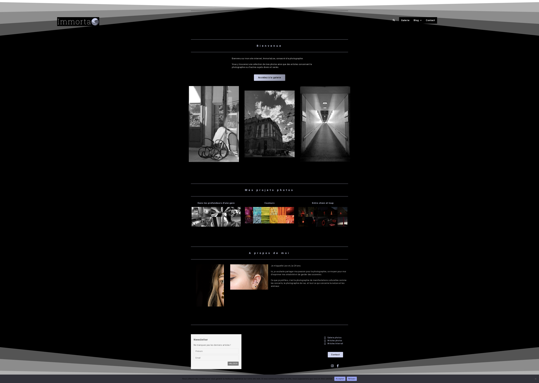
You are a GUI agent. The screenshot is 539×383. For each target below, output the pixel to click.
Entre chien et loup (323, 203)
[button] (418, 20)
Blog (416, 20)
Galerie (405, 20)
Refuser (351, 379)
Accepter (340, 379)
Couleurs (269, 203)
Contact (430, 20)
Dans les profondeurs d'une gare (216, 203)
